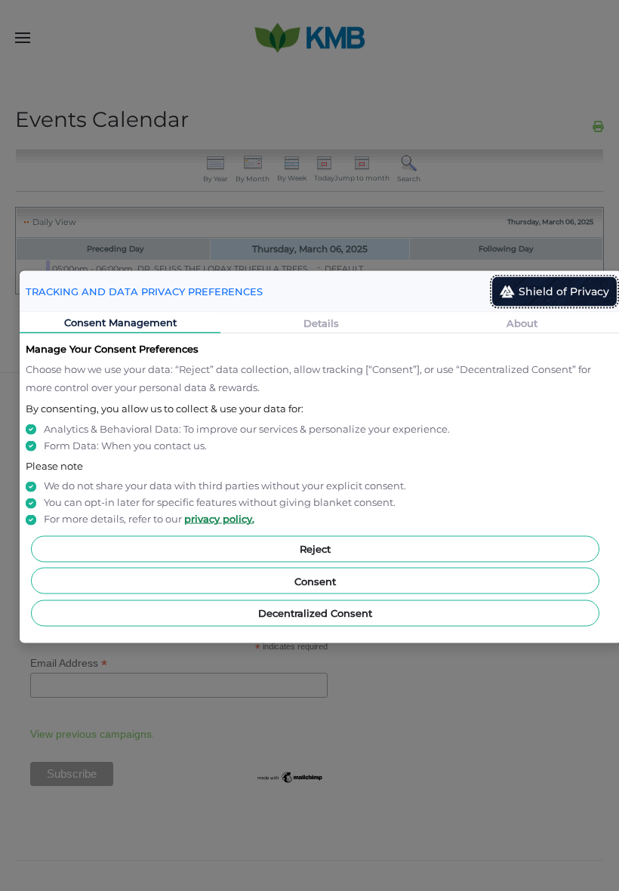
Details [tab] (321, 323)
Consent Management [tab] (120, 322)
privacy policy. (219, 519)
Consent (315, 581)
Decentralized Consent (315, 613)
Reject (315, 549)
